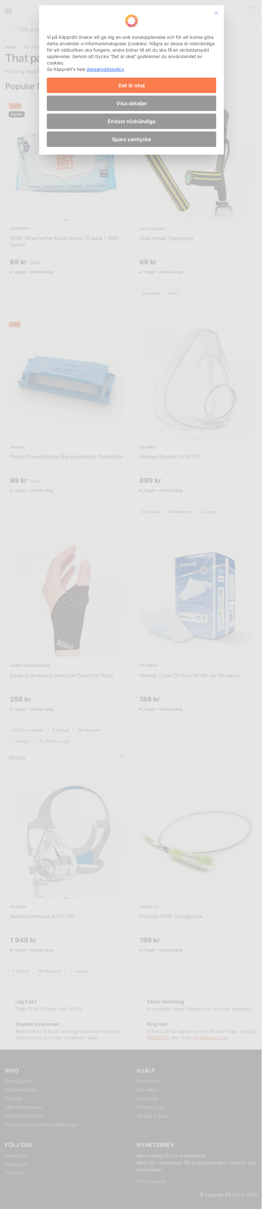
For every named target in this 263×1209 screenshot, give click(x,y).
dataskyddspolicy (105, 69)
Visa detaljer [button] (131, 103)
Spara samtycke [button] (131, 139)
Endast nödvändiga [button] (132, 121)
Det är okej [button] (131, 85)
